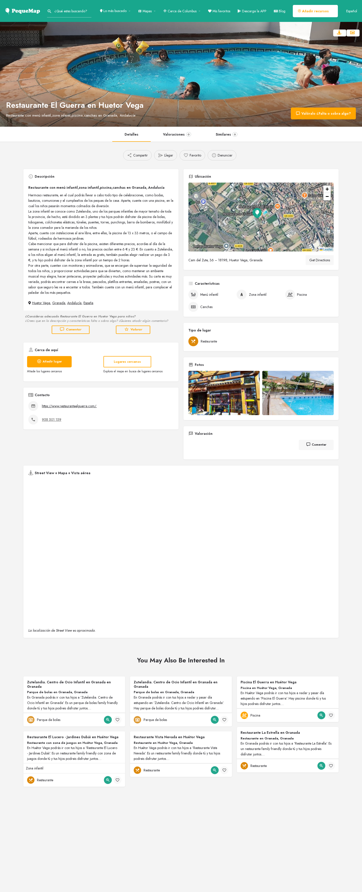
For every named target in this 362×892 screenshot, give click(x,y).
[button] (261, 217)
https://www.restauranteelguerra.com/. (69, 406)
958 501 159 (51, 419)
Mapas (147, 11)
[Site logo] (23, 10)
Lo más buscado (114, 10)
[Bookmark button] (117, 720)
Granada (58, 302)
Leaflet (327, 249)
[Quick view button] (108, 720)
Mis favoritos (221, 11)
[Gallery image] (224, 393)
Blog (281, 11)
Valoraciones (176, 134)
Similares (226, 134)
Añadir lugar (52, 361)
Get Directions (319, 260)
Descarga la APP (253, 11)
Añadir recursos (315, 11)
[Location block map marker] (257, 213)
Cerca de (182, 11)
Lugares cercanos (127, 361)
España (88, 302)
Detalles (131, 134)
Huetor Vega (41, 302)
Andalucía (74, 302)
